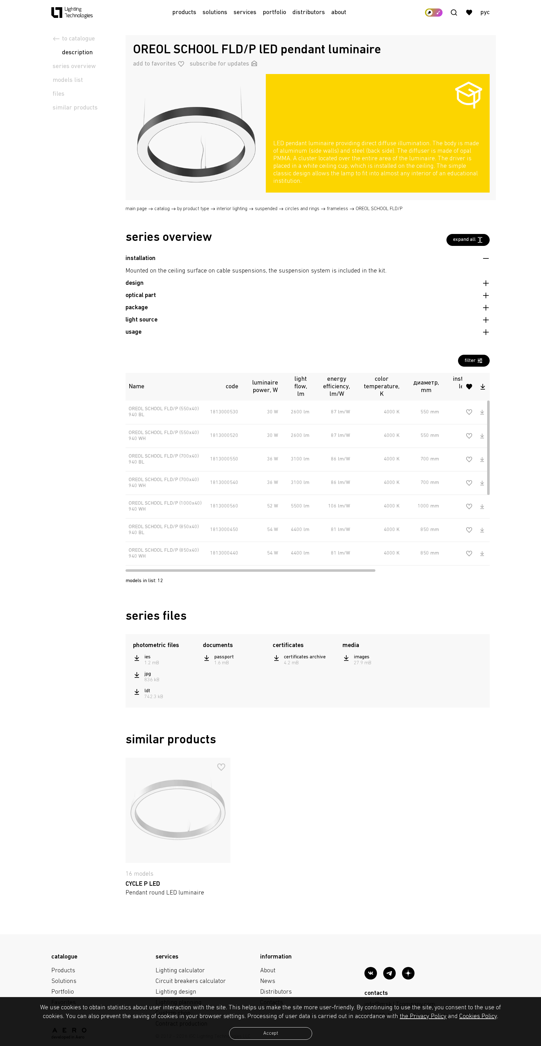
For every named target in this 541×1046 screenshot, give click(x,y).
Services (245, 12)
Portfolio (274, 12)
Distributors (308, 12)
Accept (270, 1033)
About (338, 12)
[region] (377, 162)
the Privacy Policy (423, 1016)
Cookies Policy (478, 1016)
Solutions (215, 12)
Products (184, 12)
